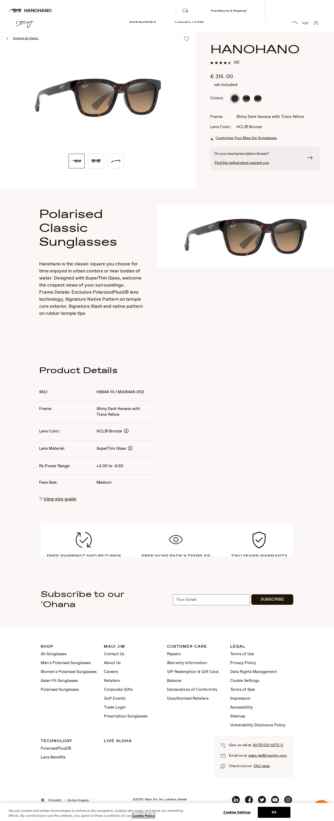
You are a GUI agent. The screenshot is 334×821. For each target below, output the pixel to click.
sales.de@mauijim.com (267, 755)
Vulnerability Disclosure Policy (257, 725)
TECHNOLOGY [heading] (56, 741)
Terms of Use (242, 654)
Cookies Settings (237, 812)
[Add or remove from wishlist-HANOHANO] (186, 39)
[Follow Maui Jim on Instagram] (288, 802)
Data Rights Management (253, 672)
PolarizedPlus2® (56, 748)
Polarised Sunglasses (60, 689)
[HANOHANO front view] (96, 161)
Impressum (240, 698)
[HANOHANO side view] (116, 161)
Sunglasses (142, 22)
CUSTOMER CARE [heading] (187, 647)
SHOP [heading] (47, 647)
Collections (189, 22)
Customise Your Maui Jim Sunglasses (246, 138)
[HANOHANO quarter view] (77, 161)
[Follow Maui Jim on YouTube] (275, 802)
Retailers (112, 680)
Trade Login (115, 707)
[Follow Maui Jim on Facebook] (249, 802)
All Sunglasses (54, 654)
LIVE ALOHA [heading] (118, 741)
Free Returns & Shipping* (229, 11)
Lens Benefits (53, 757)
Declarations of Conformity (192, 689)
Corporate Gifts (118, 689)
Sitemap (237, 716)
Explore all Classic (26, 38)
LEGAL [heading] (238, 647)
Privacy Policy (243, 663)
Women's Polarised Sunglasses (69, 672)
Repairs (174, 654)
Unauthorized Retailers (187, 698)
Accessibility (241, 707)
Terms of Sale (242, 689)
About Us (112, 663)
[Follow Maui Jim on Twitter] (262, 802)
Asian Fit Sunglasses (59, 680)
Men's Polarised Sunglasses (66, 663)
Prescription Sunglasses (125, 716)
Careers (111, 672)
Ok (274, 812)
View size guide (59, 499)
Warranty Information (187, 663)
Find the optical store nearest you (241, 163)
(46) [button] (236, 62)
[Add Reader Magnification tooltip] (126, 431)
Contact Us (114, 654)
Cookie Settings (244, 680)
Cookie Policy (143, 815)
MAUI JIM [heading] (114, 647)
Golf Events (114, 698)
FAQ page (262, 766)
